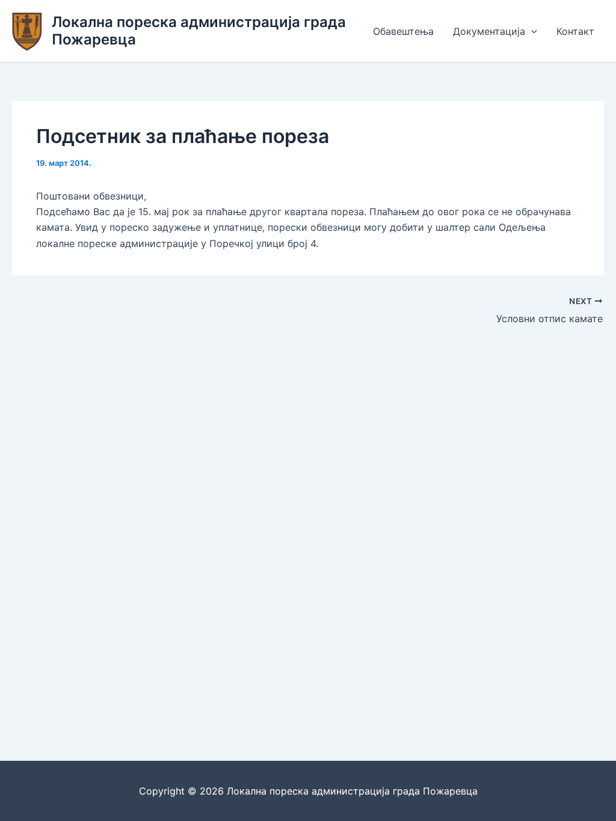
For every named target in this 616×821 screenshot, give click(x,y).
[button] (531, 31)
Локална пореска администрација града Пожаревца (199, 30)
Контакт (575, 31)
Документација (489, 31)
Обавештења (403, 31)
